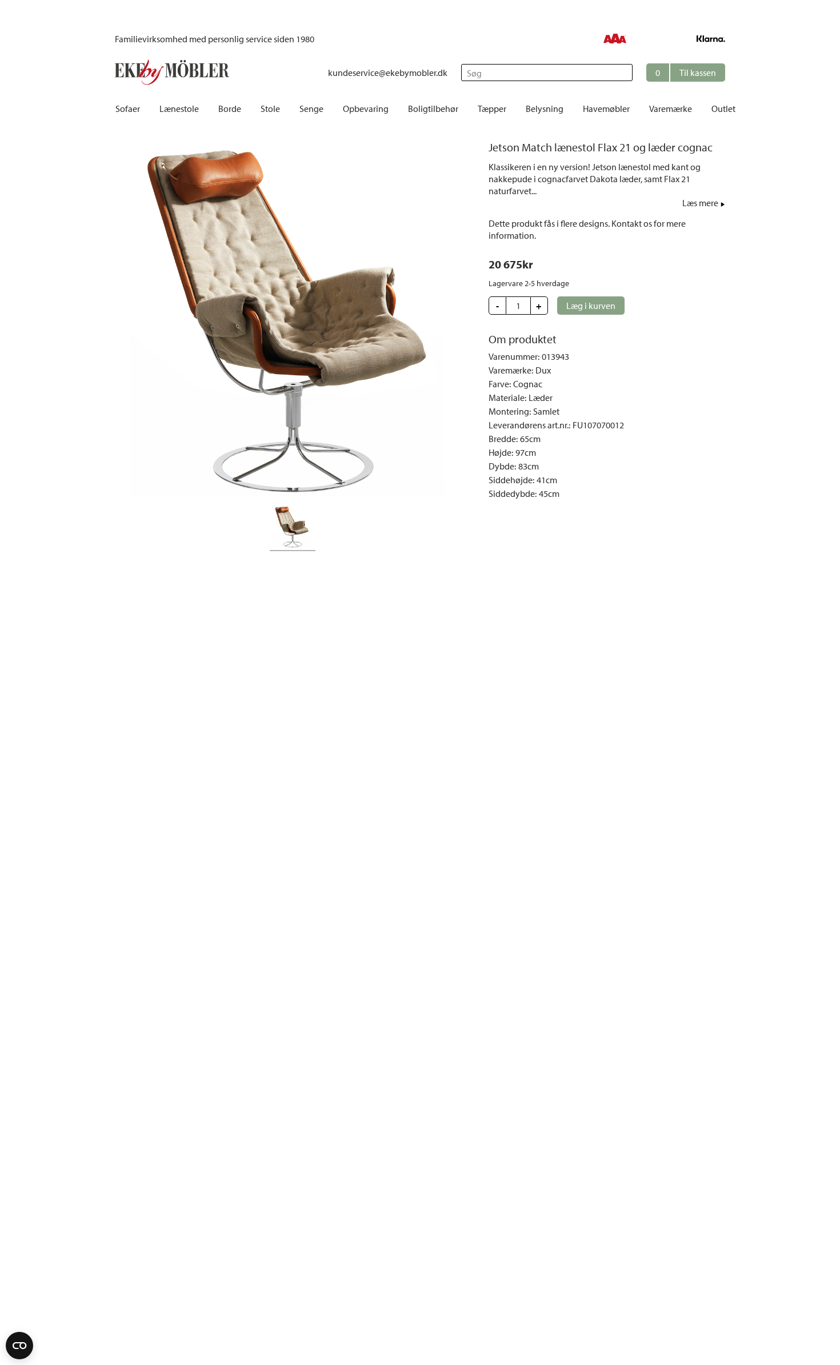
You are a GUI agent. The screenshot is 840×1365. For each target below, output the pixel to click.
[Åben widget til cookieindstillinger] (19, 1345)
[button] (685, 72)
